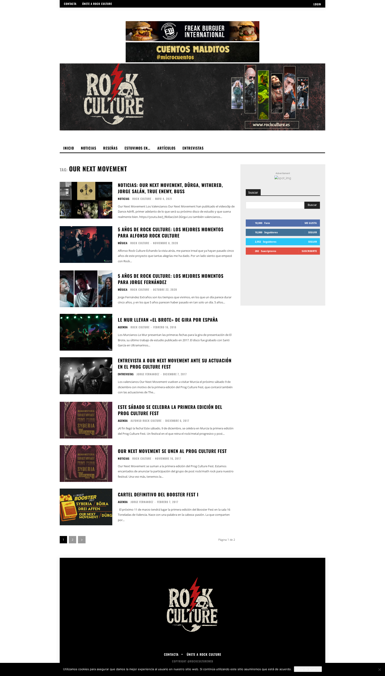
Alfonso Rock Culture (146, 420)
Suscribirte (309, 251)
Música (122, 243)
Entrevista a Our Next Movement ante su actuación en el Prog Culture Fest (174, 363)
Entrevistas (126, 374)
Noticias (123, 198)
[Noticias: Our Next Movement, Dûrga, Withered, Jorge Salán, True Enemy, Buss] (86, 200)
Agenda (123, 327)
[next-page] (82, 539)
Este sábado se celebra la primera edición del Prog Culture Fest (170, 410)
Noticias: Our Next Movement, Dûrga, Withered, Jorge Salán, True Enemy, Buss (170, 188)
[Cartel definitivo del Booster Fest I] (86, 507)
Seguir (312, 232)
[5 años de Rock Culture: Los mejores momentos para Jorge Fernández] (86, 288)
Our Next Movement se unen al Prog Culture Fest (172, 451)
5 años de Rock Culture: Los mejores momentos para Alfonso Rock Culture (170, 232)
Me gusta (311, 223)
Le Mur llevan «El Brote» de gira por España (168, 319)
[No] (379, 669)
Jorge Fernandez (148, 374)
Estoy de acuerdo (308, 669)
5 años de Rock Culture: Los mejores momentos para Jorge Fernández (170, 278)
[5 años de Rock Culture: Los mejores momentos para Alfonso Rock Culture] (86, 244)
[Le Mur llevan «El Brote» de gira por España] (86, 332)
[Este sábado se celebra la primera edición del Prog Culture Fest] (86, 420)
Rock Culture (141, 199)
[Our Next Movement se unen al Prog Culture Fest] (86, 463)
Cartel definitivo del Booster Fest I (158, 494)
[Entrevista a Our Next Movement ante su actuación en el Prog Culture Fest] (86, 375)
